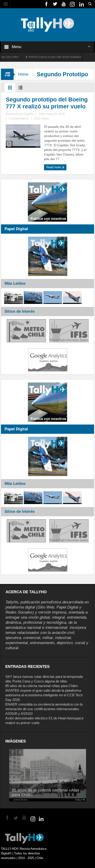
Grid (9, 88)
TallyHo (28, 114)
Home (23, 74)
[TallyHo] (47, 24)
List (20, 89)
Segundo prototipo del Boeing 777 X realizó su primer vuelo (47, 103)
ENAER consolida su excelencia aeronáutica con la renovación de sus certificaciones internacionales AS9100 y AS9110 (44, 708)
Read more (54, 167)
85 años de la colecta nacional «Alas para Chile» (41, 686)
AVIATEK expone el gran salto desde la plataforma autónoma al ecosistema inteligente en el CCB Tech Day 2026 (44, 695)
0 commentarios (19, 118)
